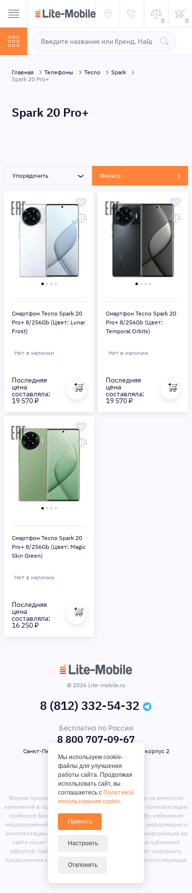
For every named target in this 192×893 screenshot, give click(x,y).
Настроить (83, 843)
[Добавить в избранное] (81, 202)
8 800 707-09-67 (96, 739)
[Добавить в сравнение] (81, 218)
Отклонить (82, 864)
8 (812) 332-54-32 (89, 705)
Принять (80, 821)
